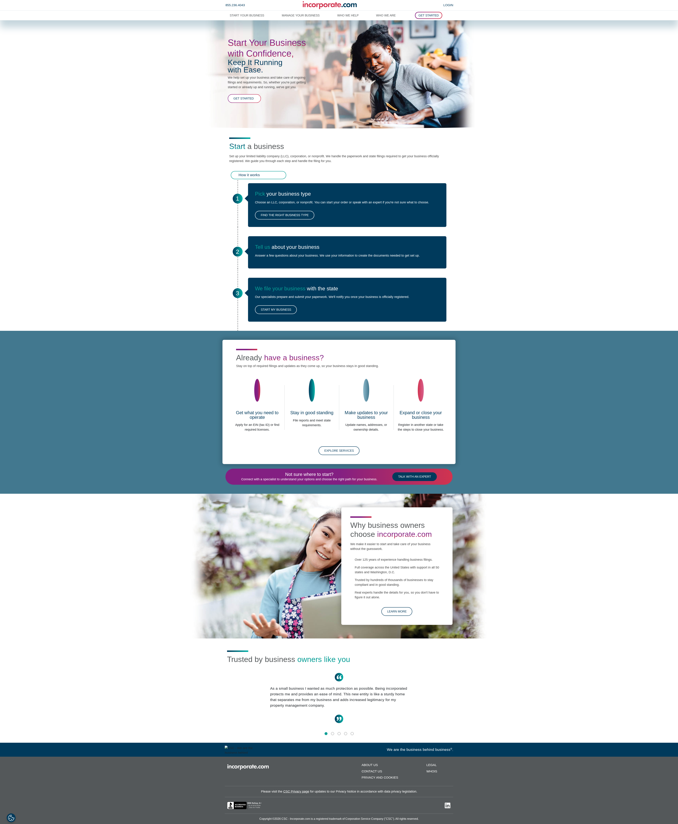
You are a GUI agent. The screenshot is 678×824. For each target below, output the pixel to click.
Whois (431, 771)
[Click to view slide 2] (332, 733)
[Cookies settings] (11, 817)
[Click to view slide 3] (339, 733)
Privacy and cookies (380, 777)
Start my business (276, 309)
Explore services (339, 450)
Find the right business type (285, 215)
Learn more (399, 611)
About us (370, 765)
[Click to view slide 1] (326, 733)
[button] (247, 15)
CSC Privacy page (296, 791)
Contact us (372, 771)
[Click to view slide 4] (345, 733)
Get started (247, 99)
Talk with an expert (414, 476)
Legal (431, 765)
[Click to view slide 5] (352, 733)
